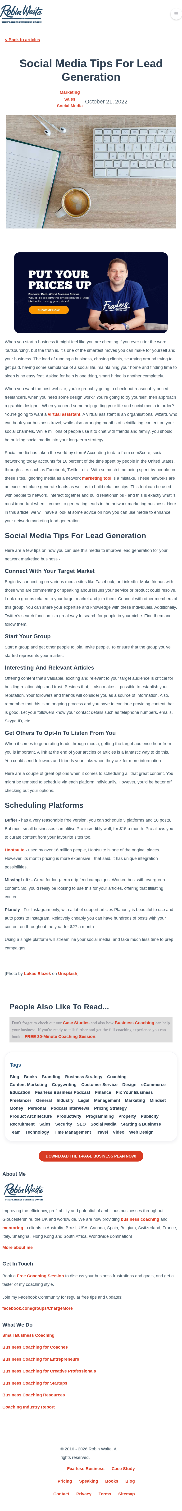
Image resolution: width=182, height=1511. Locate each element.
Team (15, 1132)
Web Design (141, 1132)
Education (20, 1092)
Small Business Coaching (28, 1335)
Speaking (88, 1481)
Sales (69, 99)
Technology (37, 1132)
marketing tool (96, 478)
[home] (21, 14)
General (44, 1100)
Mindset (158, 1100)
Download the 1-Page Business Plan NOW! (91, 1156)
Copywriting (64, 1084)
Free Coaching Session (40, 1276)
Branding (51, 1076)
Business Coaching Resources (33, 1395)
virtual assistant (64, 414)
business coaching (140, 1219)
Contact (61, 1494)
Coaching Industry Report (28, 1407)
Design (129, 1084)
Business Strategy (83, 1076)
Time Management (72, 1132)
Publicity (150, 1116)
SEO (81, 1124)
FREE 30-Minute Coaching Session (60, 1036)
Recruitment (22, 1124)
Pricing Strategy (110, 1108)
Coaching (117, 1076)
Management (107, 1100)
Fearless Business (86, 1468)
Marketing (70, 92)
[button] (176, 14)
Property (127, 1116)
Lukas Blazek (37, 973)
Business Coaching (134, 1022)
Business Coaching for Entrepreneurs (40, 1359)
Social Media (70, 105)
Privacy (83, 1494)
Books (30, 1076)
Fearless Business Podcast (62, 1092)
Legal (83, 1100)
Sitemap (126, 1494)
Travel (102, 1132)
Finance (103, 1092)
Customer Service (99, 1084)
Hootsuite (14, 850)
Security (63, 1124)
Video (118, 1132)
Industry (65, 1100)
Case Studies (76, 1022)
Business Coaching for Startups (34, 1383)
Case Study (123, 1468)
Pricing (65, 1481)
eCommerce (153, 1084)
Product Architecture (31, 1116)
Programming (100, 1116)
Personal (37, 1108)
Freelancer (20, 1100)
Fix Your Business (134, 1092)
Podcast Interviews (70, 1108)
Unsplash (67, 973)
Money (16, 1108)
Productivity (69, 1116)
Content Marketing (28, 1084)
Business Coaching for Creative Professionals (49, 1371)
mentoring (12, 1227)
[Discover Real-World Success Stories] (91, 292)
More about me (17, 1247)
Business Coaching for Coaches (35, 1347)
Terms (105, 1494)
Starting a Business (141, 1124)
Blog (14, 1076)
